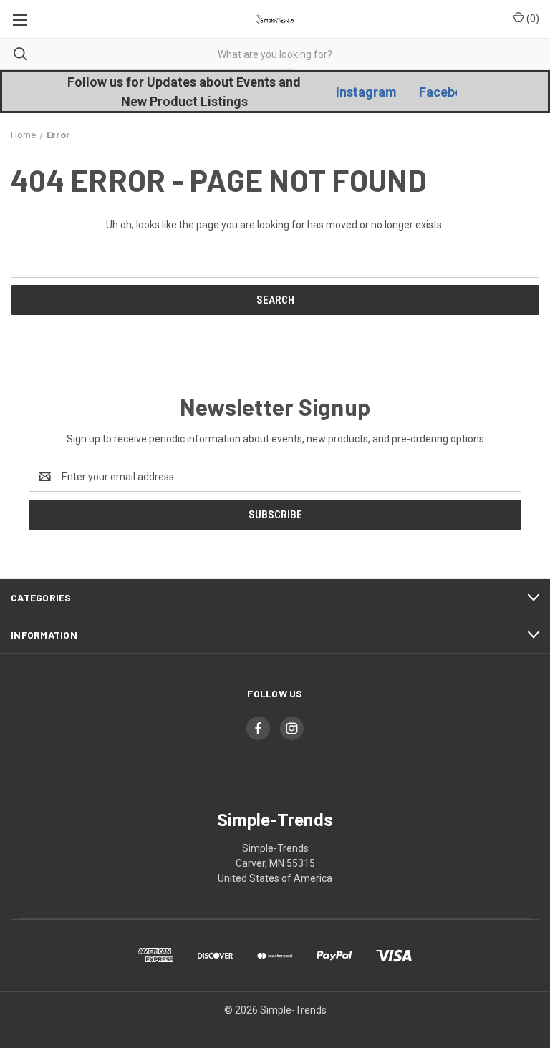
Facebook (448, 92)
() (531, 18)
